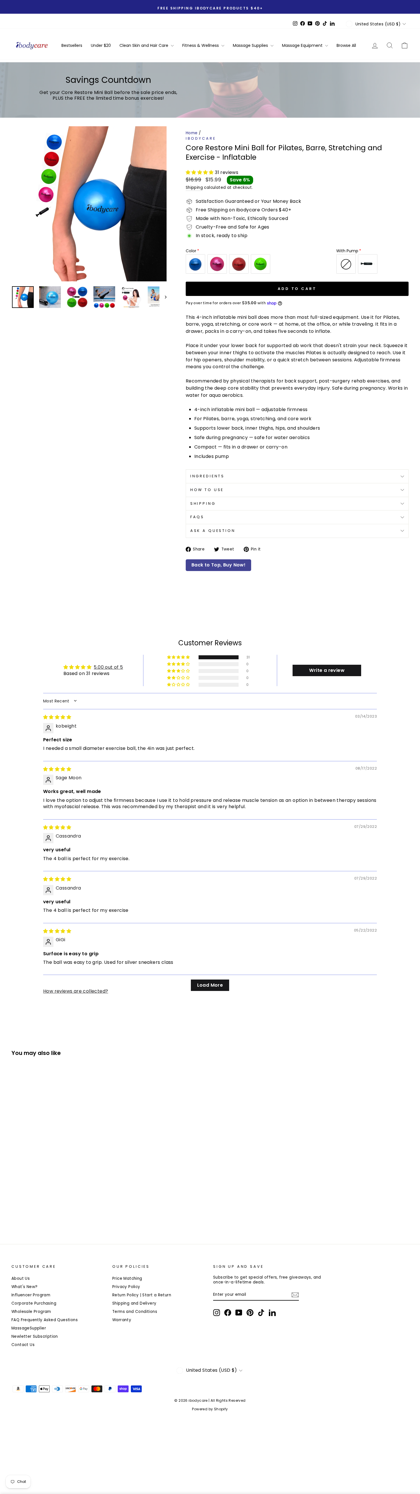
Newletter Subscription (34, 1336)
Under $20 (101, 45)
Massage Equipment (303, 45)
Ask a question (212, 530)
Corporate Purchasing (33, 1303)
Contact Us (23, 1344)
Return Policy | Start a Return (141, 1295)
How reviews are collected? (75, 991)
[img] (57, 717)
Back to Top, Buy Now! (218, 565)
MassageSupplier (28, 1328)
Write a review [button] (327, 670)
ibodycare (201, 138)
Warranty (121, 1320)
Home (192, 133)
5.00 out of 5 (108, 667)
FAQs (197, 516)
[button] (200, 172)
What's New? (24, 1286)
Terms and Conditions (134, 1311)
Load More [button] (210, 985)
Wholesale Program (31, 1311)
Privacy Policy (126, 1286)
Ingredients (207, 476)
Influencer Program (30, 1295)
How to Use (207, 489)
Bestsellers (71, 45)
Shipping (194, 187)
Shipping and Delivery (134, 1303)
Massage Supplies (251, 45)
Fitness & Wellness (201, 45)
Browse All (346, 45)
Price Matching (127, 1278)
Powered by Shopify (210, 1409)
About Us (20, 1278)
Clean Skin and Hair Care (144, 45)
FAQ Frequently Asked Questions (44, 1320)
